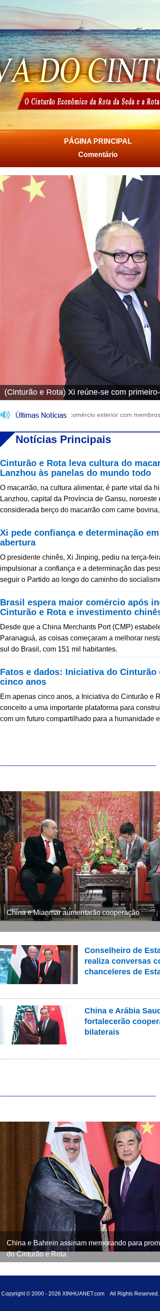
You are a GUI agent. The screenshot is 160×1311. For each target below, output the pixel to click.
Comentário (98, 154)
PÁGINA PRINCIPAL (98, 141)
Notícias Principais (63, 439)
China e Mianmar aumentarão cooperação (73, 912)
